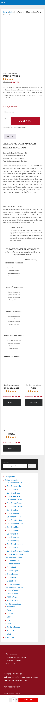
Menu (3, 2)
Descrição (10, 136)
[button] (8, 79)
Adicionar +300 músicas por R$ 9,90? (15, 127)
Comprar (25, 120)
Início (5, 12)
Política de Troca (12, 664)
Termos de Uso (11, 654)
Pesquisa (6, 462)
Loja (11, 12)
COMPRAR (28, 700)
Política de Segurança (13, 660)
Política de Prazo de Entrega (16, 657)
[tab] (10, 136)
